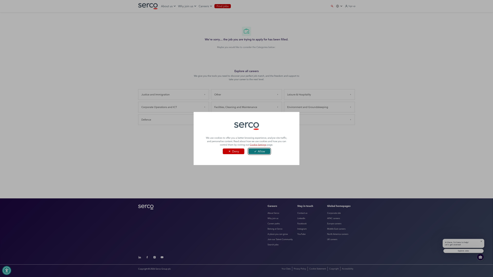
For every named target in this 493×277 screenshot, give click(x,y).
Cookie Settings (258, 144)
